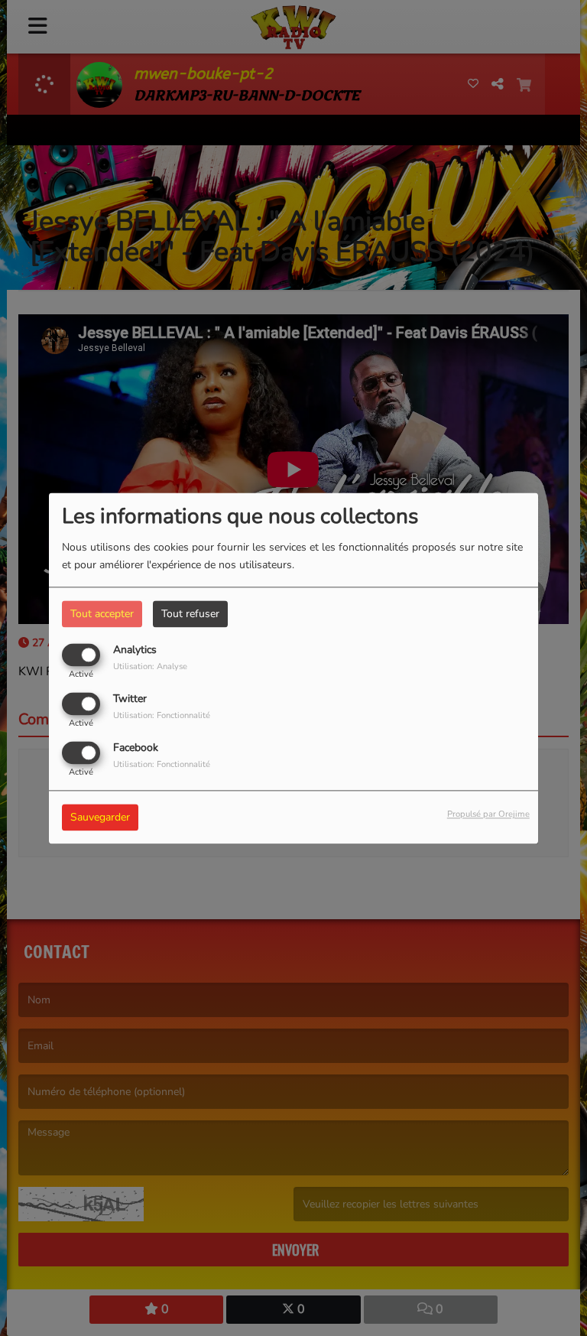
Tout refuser (190, 613)
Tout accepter (102, 613)
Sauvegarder (100, 817)
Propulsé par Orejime (488, 814)
